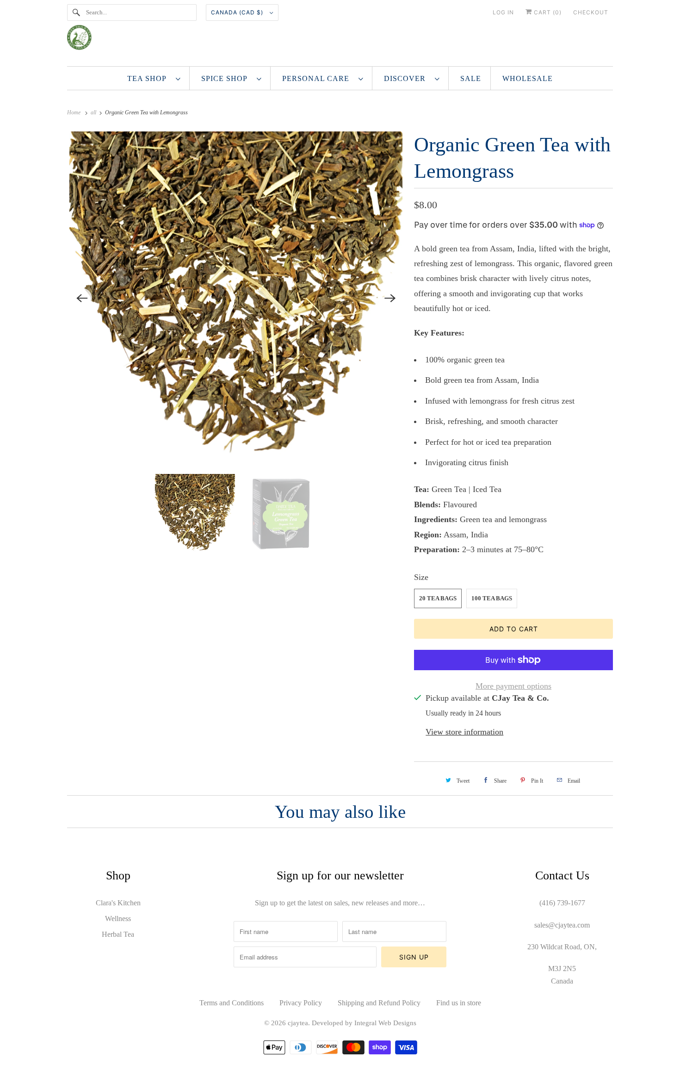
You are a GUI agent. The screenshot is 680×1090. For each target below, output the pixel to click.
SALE (470, 78)
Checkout (590, 12)
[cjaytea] (340, 41)
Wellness (118, 918)
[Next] (390, 298)
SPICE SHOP (226, 78)
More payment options (513, 686)
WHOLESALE (527, 78)
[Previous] (82, 298)
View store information (464, 731)
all (94, 112)
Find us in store (458, 1003)
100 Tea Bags (491, 598)
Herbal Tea (118, 934)
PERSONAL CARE (318, 78)
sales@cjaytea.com (562, 925)
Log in (503, 12)
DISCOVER (407, 78)
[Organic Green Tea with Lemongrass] (235, 298)
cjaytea (298, 1023)
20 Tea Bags (438, 598)
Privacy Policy (300, 1003)
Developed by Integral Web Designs (364, 1023)
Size (421, 577)
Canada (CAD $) (238, 12)
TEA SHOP (149, 78)
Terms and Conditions (231, 1003)
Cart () (547, 12)
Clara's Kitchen (118, 903)
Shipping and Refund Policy (379, 1003)
